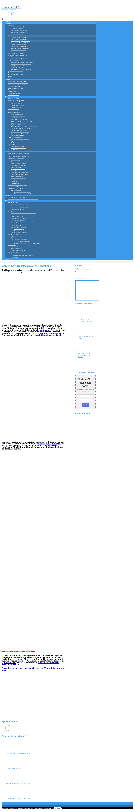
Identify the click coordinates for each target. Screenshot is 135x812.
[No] (61, 808)
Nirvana (67, 805)
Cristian (56, 443)
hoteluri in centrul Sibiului (35, 335)
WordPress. (73, 805)
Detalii (58, 808)
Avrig (4, 445)
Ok (55, 808)
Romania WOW (11, 7)
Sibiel (48, 443)
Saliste (41, 443)
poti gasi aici (55, 335)
